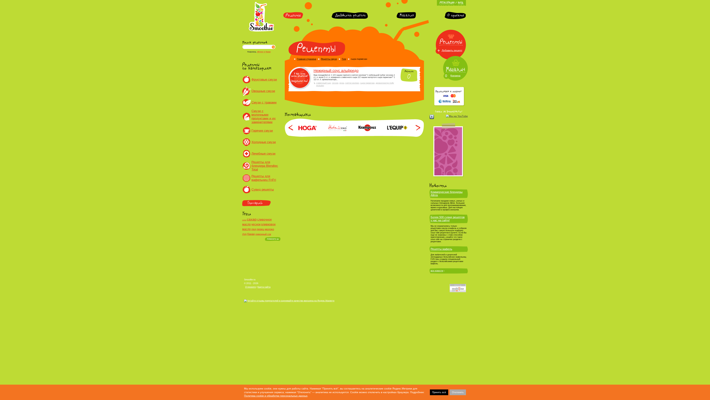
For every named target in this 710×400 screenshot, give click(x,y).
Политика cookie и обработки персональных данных (275, 395)
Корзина (455, 75)
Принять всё (439, 392)
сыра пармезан (367, 83)
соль (244, 220)
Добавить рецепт (452, 50)
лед (253, 229)
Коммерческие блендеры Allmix (447, 193)
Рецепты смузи (329, 59)
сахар (252, 219)
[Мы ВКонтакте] (432, 117)
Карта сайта (264, 287)
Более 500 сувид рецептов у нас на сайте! (448, 219)
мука (341, 83)
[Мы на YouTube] (457, 116)
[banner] (448, 151)
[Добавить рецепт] (350, 15)
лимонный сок (263, 234)
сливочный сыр (323, 83)
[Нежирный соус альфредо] (299, 78)
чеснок (256, 224)
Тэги (344, 59)
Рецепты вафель (441, 249)
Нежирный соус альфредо (336, 71)
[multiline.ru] (458, 288)
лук (244, 234)
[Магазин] (406, 15)
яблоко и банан (264, 52)
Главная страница (306, 59)
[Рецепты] (293, 15)
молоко (269, 229)
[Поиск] (273, 47)
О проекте (250, 287)
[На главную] (261, 31)
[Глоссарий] (261, 203)
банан (251, 234)
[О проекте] (455, 15)
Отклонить (458, 392)
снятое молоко (352, 83)
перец (260, 229)
